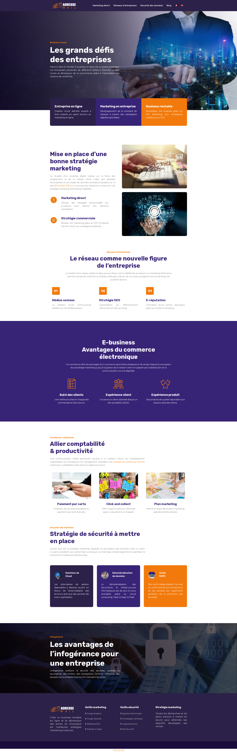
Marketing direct (101, 5)
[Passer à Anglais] (182, 5)
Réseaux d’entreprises (125, 5)
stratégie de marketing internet (129, 462)
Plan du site (118, 750)
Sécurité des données (151, 5)
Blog (169, 5)
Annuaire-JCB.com (65, 186)
